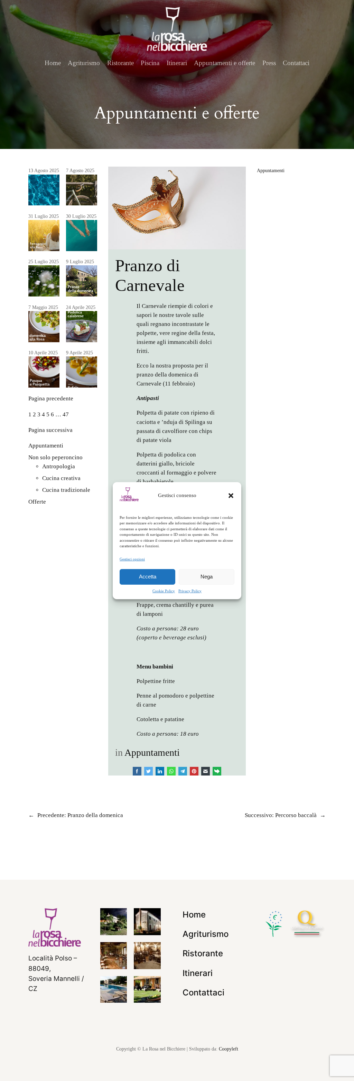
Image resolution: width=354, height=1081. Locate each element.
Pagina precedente (50, 398)
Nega (207, 576)
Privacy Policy (190, 591)
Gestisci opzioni (132, 559)
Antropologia (58, 466)
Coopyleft (228, 1049)
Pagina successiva (50, 430)
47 (66, 414)
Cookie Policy (163, 591)
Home (53, 63)
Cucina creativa (61, 478)
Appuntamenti (45, 445)
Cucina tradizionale (66, 490)
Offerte (37, 501)
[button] (230, 495)
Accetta (147, 576)
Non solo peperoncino (55, 457)
